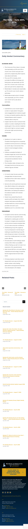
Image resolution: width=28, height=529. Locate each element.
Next (23, 34)
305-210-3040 (7, 518)
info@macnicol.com (9, 521)
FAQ (20, 496)
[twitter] (3, 492)
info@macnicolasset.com (10, 508)
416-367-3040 (7, 505)
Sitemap (4, 496)
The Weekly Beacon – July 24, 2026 (11, 427)
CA (21, 2)
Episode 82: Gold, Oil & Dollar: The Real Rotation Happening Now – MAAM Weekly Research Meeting (13, 330)
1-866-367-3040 (9, 506)
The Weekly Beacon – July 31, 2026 (11, 409)
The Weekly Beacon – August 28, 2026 (12, 321)
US (22, 4)
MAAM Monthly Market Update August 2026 (14, 384)
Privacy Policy (15, 496)
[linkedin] (8, 492)
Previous (18, 34)
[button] (3, 288)
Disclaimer (9, 496)
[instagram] (5, 492)
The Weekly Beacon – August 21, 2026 (12, 339)
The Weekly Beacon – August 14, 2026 (12, 366)
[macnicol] (8, 9)
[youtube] (10, 492)
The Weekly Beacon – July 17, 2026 (11, 444)
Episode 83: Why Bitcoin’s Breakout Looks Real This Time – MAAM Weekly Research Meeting (13, 312)
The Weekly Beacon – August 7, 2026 (12, 392)
